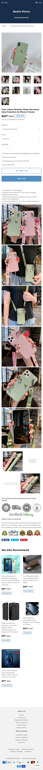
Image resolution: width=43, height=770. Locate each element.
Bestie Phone (21, 11)
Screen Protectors (21, 737)
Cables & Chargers (21, 740)
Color (4, 135)
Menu (6, 2)
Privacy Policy (21, 725)
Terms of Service (21, 722)
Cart (39, 2)
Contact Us (21, 717)
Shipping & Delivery (21, 720)
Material (5, 125)
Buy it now (21, 179)
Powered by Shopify (29, 758)
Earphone (21, 742)
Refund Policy (21, 727)
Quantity (5, 144)
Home (4, 26)
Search (21, 715)
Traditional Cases (21, 735)
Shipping (5, 119)
